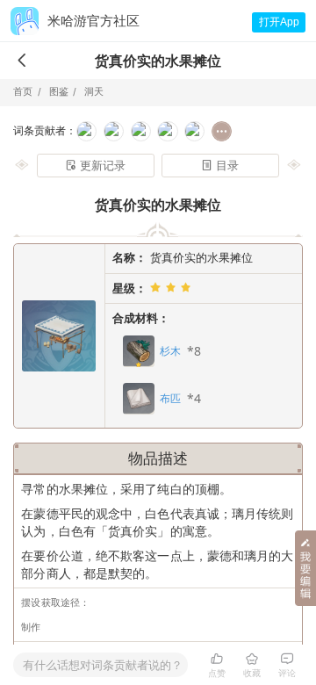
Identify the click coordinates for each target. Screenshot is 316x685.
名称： (129, 257)
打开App (279, 22)
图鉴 (57, 91)
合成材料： (140, 318)
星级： (129, 288)
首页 (22, 91)
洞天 (92, 91)
